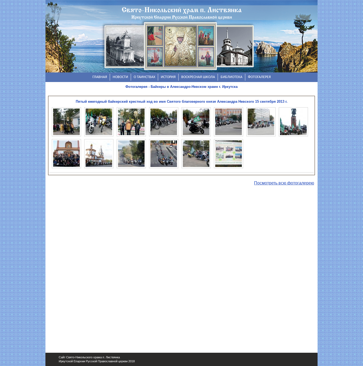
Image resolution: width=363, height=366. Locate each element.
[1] (66, 121)
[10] (98, 153)
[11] (131, 153)
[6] (228, 121)
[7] (261, 121)
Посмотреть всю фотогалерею (284, 183)
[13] (196, 153)
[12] (163, 153)
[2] (98, 121)
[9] (66, 153)
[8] (293, 121)
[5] (196, 121)
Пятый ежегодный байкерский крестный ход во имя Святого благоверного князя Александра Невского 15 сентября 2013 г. (182, 102)
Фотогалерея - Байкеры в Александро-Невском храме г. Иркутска (181, 87)
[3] (131, 121)
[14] (228, 153)
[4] (163, 121)
